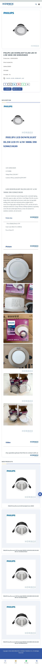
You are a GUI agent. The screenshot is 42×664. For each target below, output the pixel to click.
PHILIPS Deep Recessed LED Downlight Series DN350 (21, 506)
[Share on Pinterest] (19, 84)
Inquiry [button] (8, 89)
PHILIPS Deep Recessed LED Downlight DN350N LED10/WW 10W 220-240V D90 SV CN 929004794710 (21, 642)
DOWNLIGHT (18, 78)
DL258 (12, 78)
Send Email (17, 89)
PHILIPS (8, 78)
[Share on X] (10, 84)
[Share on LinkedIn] (14, 84)
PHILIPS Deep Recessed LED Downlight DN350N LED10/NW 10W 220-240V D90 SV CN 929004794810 (21, 597)
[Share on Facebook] (5, 84)
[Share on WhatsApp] (23, 84)
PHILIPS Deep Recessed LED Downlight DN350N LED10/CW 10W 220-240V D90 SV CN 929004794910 (21, 551)
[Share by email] (28, 84)
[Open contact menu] (40, 494)
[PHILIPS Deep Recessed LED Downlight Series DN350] (21, 484)
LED (23, 78)
